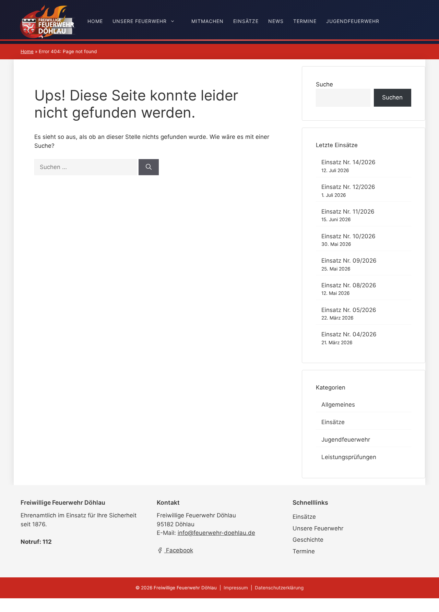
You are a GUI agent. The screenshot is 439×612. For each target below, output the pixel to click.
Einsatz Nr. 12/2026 (348, 186)
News (276, 21)
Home (95, 21)
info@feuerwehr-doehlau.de (216, 532)
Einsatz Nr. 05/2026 (348, 310)
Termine (305, 21)
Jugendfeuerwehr (352, 21)
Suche (324, 84)
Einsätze (246, 21)
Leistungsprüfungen (348, 457)
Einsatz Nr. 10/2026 (348, 236)
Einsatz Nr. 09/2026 (349, 260)
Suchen (392, 97)
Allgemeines (338, 404)
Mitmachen (207, 21)
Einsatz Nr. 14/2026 (348, 162)
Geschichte (308, 539)
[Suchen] (149, 167)
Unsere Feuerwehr (139, 21)
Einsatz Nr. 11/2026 (348, 211)
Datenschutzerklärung (279, 587)
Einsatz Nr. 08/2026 (348, 285)
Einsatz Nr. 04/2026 (349, 334)
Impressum (236, 587)
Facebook (178, 550)
